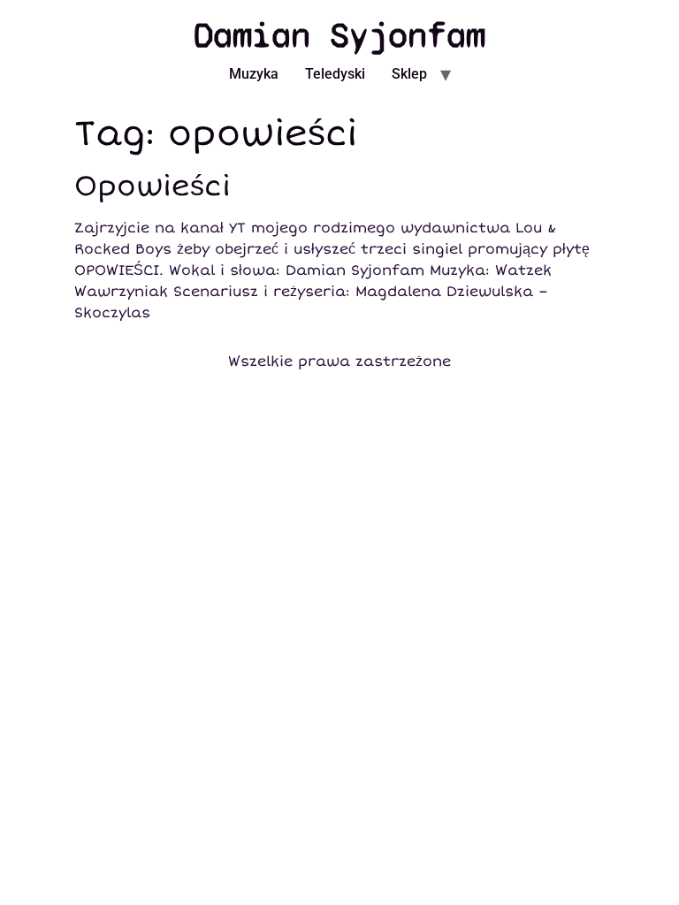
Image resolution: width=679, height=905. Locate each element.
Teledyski (335, 73)
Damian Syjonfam (339, 35)
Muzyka (253, 73)
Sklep (409, 73)
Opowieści (152, 186)
